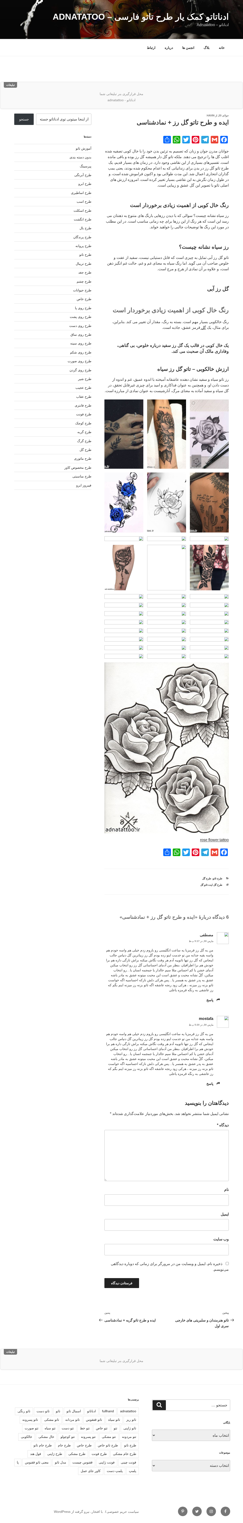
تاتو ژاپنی (129, 1428)
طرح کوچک (83, 423)
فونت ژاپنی (107, 1462)
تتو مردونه (129, 1437)
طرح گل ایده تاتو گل (211, 884)
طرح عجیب (83, 388)
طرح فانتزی (83, 405)
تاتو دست (43, 1411)
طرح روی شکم (80, 352)
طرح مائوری (82, 458)
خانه (222, 48)
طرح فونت (83, 414)
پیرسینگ (85, 166)
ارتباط (151, 48)
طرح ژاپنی (54, 1454)
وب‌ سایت (221, 1239)
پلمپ (132, 1471)
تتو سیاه (50, 1428)
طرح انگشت (82, 219)
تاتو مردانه (72, 1420)
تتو (115, 1428)
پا (18, 1462)
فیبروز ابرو (83, 485)
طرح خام (64, 1445)
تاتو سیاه (114, 1420)
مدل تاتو (60, 1462)
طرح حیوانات (82, 290)
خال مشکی (46, 1437)
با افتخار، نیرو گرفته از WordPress (78, 1512)
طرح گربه (84, 432)
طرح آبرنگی (82, 175)
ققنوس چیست (82, 1462)
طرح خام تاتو (42, 1445)
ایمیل (225, 1214)
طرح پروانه (83, 246)
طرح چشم (84, 281)
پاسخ (209, 1000)
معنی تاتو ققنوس (37, 1462)
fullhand (108, 1411)
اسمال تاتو (73, 1411)
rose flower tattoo (214, 840)
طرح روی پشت (80, 317)
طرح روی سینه (80, 343)
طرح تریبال (83, 264)
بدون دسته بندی (80, 157)
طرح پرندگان (82, 237)
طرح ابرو (84, 184)
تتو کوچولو (68, 1437)
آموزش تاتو (83, 148)
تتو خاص (101, 1428)
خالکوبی (26, 1437)
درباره (169, 48)
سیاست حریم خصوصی (123, 1512)
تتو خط (85, 1428)
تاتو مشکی (51, 1420)
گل (203, 328)
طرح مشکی (76, 1454)
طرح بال (85, 228)
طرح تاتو (217, 878)
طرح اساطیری (81, 193)
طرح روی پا (83, 308)
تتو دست (68, 1428)
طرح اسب (84, 201)
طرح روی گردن (80, 370)
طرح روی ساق (80, 334)
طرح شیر (84, 379)
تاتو (58, 1411)
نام (226, 1190)
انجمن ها (188, 48)
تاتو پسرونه (30, 1420)
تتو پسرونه (88, 1437)
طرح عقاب (83, 397)
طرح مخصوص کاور (77, 467)
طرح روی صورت (79, 361)
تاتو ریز (131, 1420)
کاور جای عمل (91, 1471)
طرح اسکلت (82, 210)
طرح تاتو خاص (108, 1445)
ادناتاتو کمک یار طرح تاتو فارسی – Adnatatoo (141, 17)
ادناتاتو (91, 1411)
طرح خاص (84, 299)
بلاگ (207, 48)
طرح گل (206, 878)
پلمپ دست (115, 1471)
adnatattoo (128, 1411)
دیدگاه (223, 1125)
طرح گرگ (84, 441)
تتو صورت (31, 1428)
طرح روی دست (80, 326)
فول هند (35, 1454)
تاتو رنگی (24, 1411)
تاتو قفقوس (94, 1420)
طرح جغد (84, 272)
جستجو (24, 119)
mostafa (206, 1019)
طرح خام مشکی (124, 1454)
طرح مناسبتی (81, 476)
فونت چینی (128, 1462)
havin (211, 115)
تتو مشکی (109, 1437)
